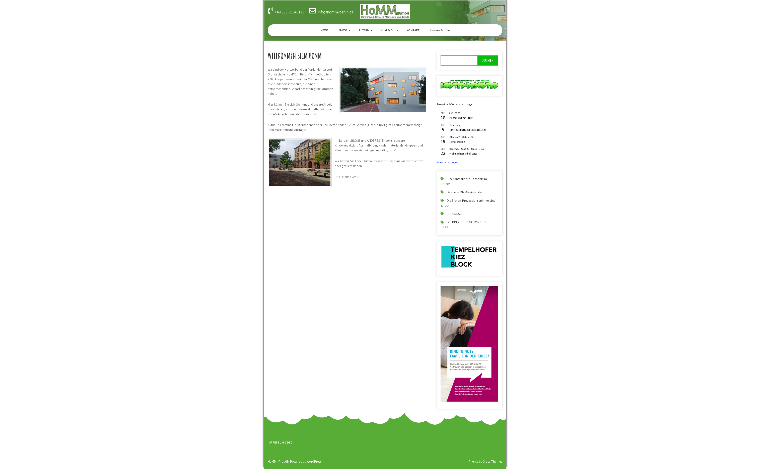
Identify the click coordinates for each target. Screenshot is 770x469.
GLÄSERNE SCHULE (461, 118)
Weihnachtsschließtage (463, 153)
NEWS (324, 30)
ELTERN (364, 30)
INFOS (343, 30)
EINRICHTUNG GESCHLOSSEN (467, 130)
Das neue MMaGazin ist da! (464, 192)
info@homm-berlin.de (336, 12)
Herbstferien (457, 141)
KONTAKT (412, 30)
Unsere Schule (440, 30)
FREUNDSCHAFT (458, 214)
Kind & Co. (388, 30)
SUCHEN (487, 60)
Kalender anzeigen (447, 162)
